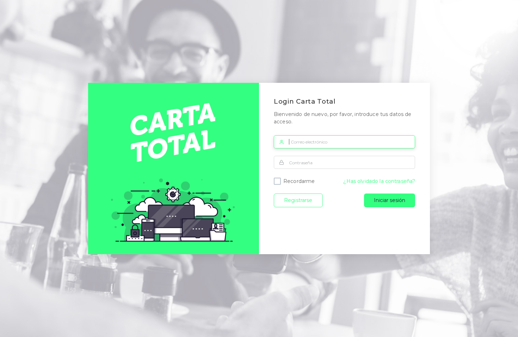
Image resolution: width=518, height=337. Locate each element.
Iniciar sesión (389, 200)
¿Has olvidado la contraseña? (379, 181)
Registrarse (298, 200)
